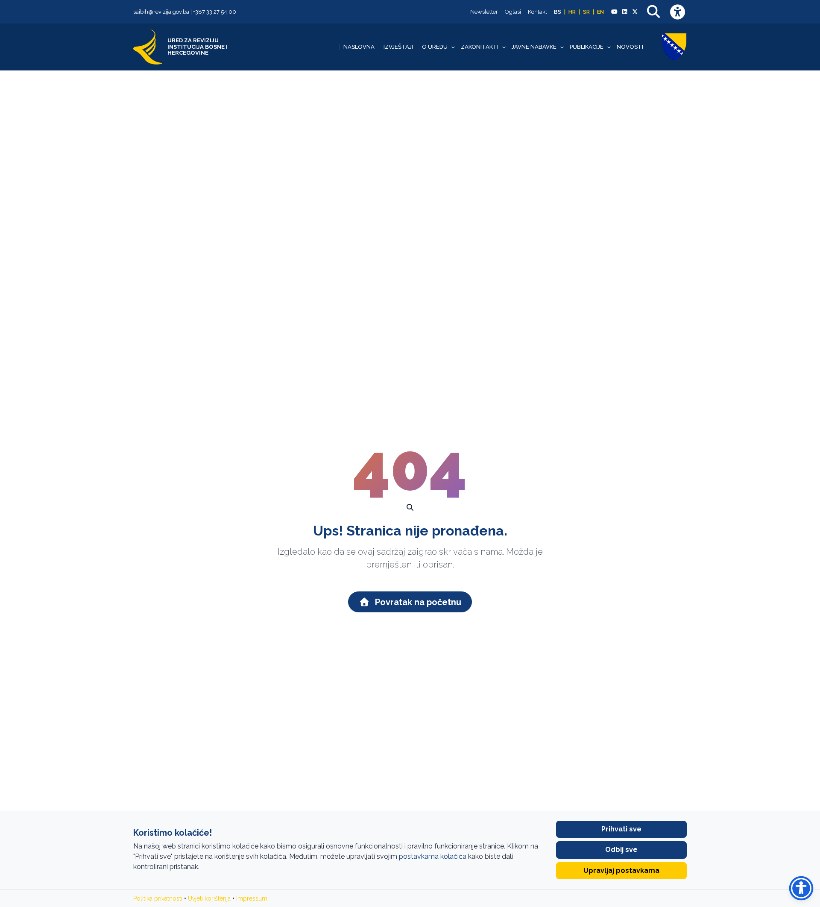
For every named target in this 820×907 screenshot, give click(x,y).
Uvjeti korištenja (209, 898)
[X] (635, 12)
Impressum (251, 898)
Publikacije (586, 47)
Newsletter (484, 12)
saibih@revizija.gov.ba (161, 12)
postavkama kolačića (432, 856)
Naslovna (359, 47)
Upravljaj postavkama (621, 870)
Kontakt (537, 12)
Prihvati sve (621, 829)
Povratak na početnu (417, 602)
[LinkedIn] (624, 12)
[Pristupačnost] (677, 11)
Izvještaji (398, 47)
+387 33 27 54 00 (214, 12)
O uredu (435, 47)
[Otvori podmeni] (453, 47)
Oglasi (513, 12)
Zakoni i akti (479, 47)
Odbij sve (621, 850)
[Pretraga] (653, 11)
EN (600, 12)
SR (586, 12)
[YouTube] (614, 12)
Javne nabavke (534, 47)
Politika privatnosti (157, 898)
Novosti (630, 47)
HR (572, 12)
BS (557, 12)
